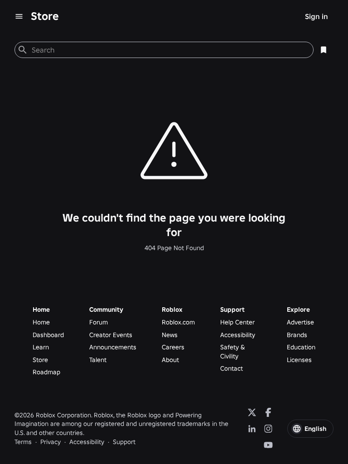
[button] (310, 429)
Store (45, 16)
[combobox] (168, 50)
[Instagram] (268, 428)
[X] (252, 412)
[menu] (19, 16)
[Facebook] (268, 412)
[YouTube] (268, 445)
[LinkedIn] (252, 428)
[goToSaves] (324, 50)
